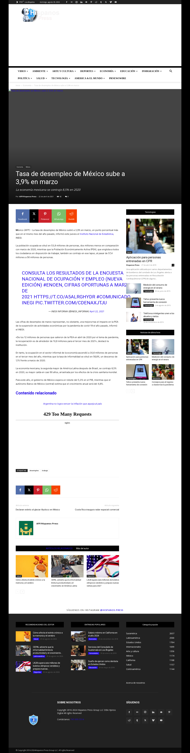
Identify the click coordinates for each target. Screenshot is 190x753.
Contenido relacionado (36, 393)
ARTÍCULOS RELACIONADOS (59, 548)
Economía (107, 71)
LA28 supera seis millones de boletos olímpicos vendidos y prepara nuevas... (46, 666)
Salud (40, 78)
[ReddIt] (55, 490)
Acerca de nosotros (135, 682)
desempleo (34, 470)
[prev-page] (17, 592)
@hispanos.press (111, 609)
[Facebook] (66, 2)
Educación (127, 71)
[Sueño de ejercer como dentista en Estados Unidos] (78, 665)
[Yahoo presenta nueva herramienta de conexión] (133, 303)
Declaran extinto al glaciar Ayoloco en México (38, 509)
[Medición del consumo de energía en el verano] (133, 288)
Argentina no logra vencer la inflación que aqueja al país (72, 403)
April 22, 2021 (97, 311)
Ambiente (39, 71)
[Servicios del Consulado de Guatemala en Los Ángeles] (78, 651)
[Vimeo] (111, 2)
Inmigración (150, 71)
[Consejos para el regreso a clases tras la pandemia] (163, 372)
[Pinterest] (91, 2)
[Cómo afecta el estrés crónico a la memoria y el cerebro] (32, 566)
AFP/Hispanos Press (27, 196)
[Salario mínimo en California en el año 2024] (78, 636)
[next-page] (22, 592)
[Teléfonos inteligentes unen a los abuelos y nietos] (133, 317)
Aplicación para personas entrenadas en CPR (143, 259)
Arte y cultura (63, 71)
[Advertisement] (95, 45)
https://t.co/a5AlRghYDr (64, 297)
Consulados (93, 653)
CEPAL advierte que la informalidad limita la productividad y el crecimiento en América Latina (66, 583)
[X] (106, 2)
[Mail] (86, 2)
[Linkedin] (81, 2)
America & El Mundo (88, 78)
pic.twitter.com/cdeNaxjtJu (71, 303)
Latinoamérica (57, 576)
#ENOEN (52, 285)
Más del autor (82, 548)
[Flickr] (71, 2)
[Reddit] (96, 2)
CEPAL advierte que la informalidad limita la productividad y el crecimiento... (47, 650)
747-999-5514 (77, 719)
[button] (170, 71)
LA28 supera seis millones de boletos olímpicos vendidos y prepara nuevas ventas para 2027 (103, 583)
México (28, 167)
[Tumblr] (101, 2)
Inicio (18, 85)
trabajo (45, 470)
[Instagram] (76, 2)
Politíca (24, 78)
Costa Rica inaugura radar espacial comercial (97, 509)
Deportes (86, 71)
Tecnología (59, 78)
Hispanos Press (132, 265)
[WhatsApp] (46, 490)
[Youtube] (115, 2)
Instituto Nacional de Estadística (96, 234)
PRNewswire (117, 78)
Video (22, 71)
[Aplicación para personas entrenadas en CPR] (150, 236)
